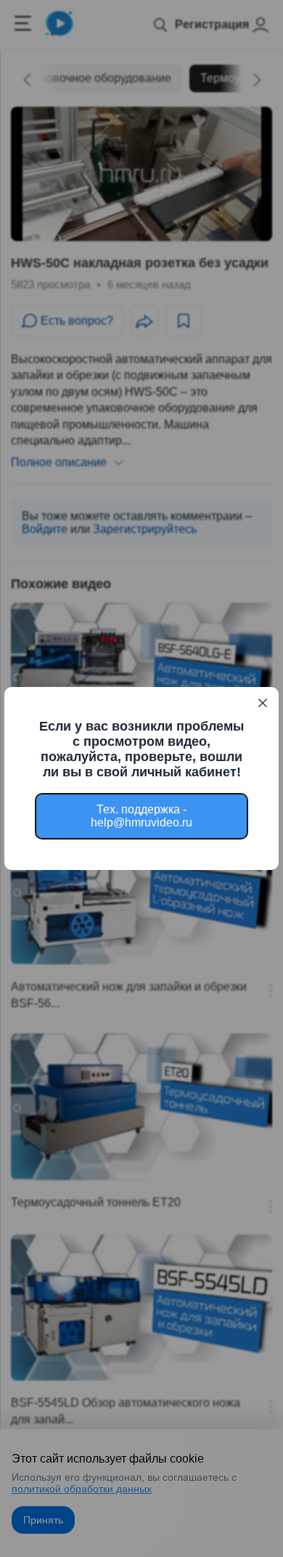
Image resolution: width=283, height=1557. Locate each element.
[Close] (263, 703)
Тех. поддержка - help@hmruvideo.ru (141, 816)
